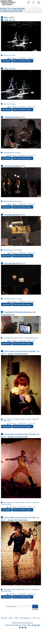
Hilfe (29, 625)
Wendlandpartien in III (14, 117)
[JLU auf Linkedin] (36, 625)
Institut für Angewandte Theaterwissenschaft (12, 10)
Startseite (4, 618)
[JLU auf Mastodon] (20, 627)
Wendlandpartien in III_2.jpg (13, 201)
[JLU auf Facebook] (25, 627)
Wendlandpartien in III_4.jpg (13, 299)
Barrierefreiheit (17, 623)
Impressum (28, 623)
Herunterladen (6, 61)
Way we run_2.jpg (9, 55)
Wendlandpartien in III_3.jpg (13, 250)
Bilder (11, 618)
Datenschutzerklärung (13, 625)
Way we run (9, 20)
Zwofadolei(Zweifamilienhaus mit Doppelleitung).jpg (21, 338)
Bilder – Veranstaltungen (23, 618)
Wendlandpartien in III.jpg (12, 152)
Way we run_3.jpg (9, 104)
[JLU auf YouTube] (22, 627)
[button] (28, 2)
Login (24, 625)
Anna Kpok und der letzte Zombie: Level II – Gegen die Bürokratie (20, 352)
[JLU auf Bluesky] (39, 625)
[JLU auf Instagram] (33, 625)
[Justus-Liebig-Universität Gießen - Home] (10, 3)
